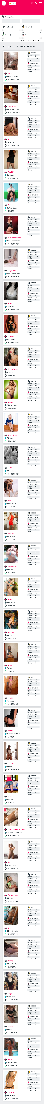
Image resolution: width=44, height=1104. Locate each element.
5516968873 (12, 375)
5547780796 (12, 540)
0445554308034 (13, 244)
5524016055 (12, 408)
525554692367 (13, 1033)
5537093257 (12, 507)
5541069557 (12, 573)
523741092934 (13, 868)
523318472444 (13, 967)
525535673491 (13, 934)
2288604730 (12, 671)
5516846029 (12, 605)
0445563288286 (13, 310)
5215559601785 (13, 80)
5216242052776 (13, 836)
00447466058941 (14, 112)
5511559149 (12, 737)
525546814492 (13, 1066)
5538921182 (12, 803)
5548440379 (12, 441)
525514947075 (13, 178)
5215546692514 (13, 145)
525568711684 (13, 901)
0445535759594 (13, 343)
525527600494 (13, 1098)
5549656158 (12, 638)
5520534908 (12, 211)
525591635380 (13, 1000)
